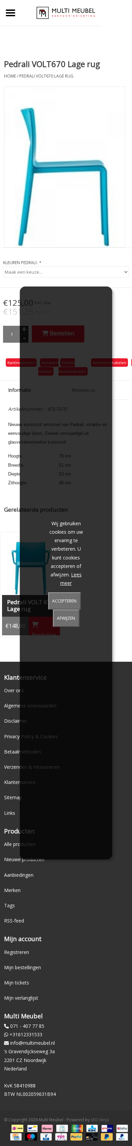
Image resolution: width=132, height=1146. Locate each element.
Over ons (14, 690)
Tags (9, 905)
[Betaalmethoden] (16, 1128)
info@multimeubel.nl (32, 1043)
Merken (12, 890)
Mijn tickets (16, 982)
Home (10, 76)
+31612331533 (25, 1034)
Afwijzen (66, 618)
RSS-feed (14, 920)
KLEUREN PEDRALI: (22, 263)
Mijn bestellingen (22, 967)
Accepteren (64, 601)
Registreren (16, 952)
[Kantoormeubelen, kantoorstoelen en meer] (66, 12)
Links (9, 813)
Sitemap (13, 797)
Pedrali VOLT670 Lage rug (46, 76)
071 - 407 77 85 (27, 1026)
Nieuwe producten (24, 859)
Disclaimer (15, 721)
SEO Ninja (100, 1120)
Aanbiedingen (19, 875)
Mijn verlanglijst (21, 998)
